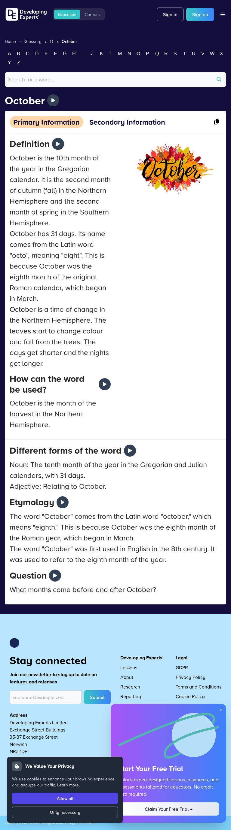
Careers (92, 14)
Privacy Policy (190, 677)
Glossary (33, 41)
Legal (182, 657)
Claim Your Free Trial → (168, 809)
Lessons (128, 667)
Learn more (68, 785)
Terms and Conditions (198, 686)
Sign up (200, 14)
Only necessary (65, 812)
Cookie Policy (190, 696)
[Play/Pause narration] (53, 100)
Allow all (65, 798)
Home (10, 41)
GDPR (182, 667)
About (126, 677)
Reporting (130, 696)
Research (130, 686)
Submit (97, 697)
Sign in (170, 14)
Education (67, 14)
